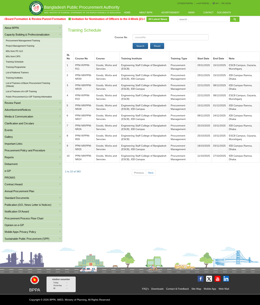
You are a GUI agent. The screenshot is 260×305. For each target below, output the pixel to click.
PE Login (226, 3)
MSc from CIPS (13, 56)
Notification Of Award (17, 211)
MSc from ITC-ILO (14, 51)
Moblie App (210, 288)
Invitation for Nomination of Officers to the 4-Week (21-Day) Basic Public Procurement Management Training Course (142, 18)
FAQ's (145, 288)
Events (9, 130)
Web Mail (224, 288)
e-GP (8, 170)
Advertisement (170, 12)
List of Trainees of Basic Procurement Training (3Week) (28, 84)
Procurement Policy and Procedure (25, 150)
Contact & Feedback (177, 288)
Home (127, 12)
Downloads (157, 288)
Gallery (9, 136)
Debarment (11, 163)
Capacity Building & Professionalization (27, 34)
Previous (139, 172)
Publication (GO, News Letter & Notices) (28, 204)
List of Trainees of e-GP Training (21, 91)
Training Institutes (14, 78)
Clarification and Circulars (19, 123)
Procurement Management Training (23, 40)
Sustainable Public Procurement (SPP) (27, 238)
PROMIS (10, 177)
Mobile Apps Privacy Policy (20, 231)
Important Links (13, 143)
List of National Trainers (17, 72)
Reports (9, 157)
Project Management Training (20, 46)
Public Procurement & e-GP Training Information (29, 97)
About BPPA (145, 12)
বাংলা (217, 3)
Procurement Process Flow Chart (24, 218)
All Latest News (157, 19)
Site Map (196, 288)
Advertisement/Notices (18, 109)
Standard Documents (17, 197)
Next (150, 172)
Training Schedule (15, 62)
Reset (157, 46)
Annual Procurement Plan (19, 191)
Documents (224, 12)
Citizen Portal (185, 3)
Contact (208, 12)
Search (140, 46)
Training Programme (16, 67)
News (191, 12)
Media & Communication (19, 116)
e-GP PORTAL (203, 3)
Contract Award (13, 184)
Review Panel (13, 102)
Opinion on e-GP (14, 225)
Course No (121, 37)
